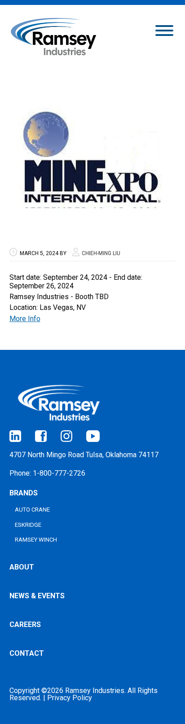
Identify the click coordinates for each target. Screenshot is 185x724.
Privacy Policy (69, 697)
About (21, 567)
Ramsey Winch (36, 539)
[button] (164, 29)
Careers (25, 624)
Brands (23, 493)
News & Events (37, 596)
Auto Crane (32, 509)
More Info (24, 318)
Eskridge (28, 524)
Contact (26, 653)
